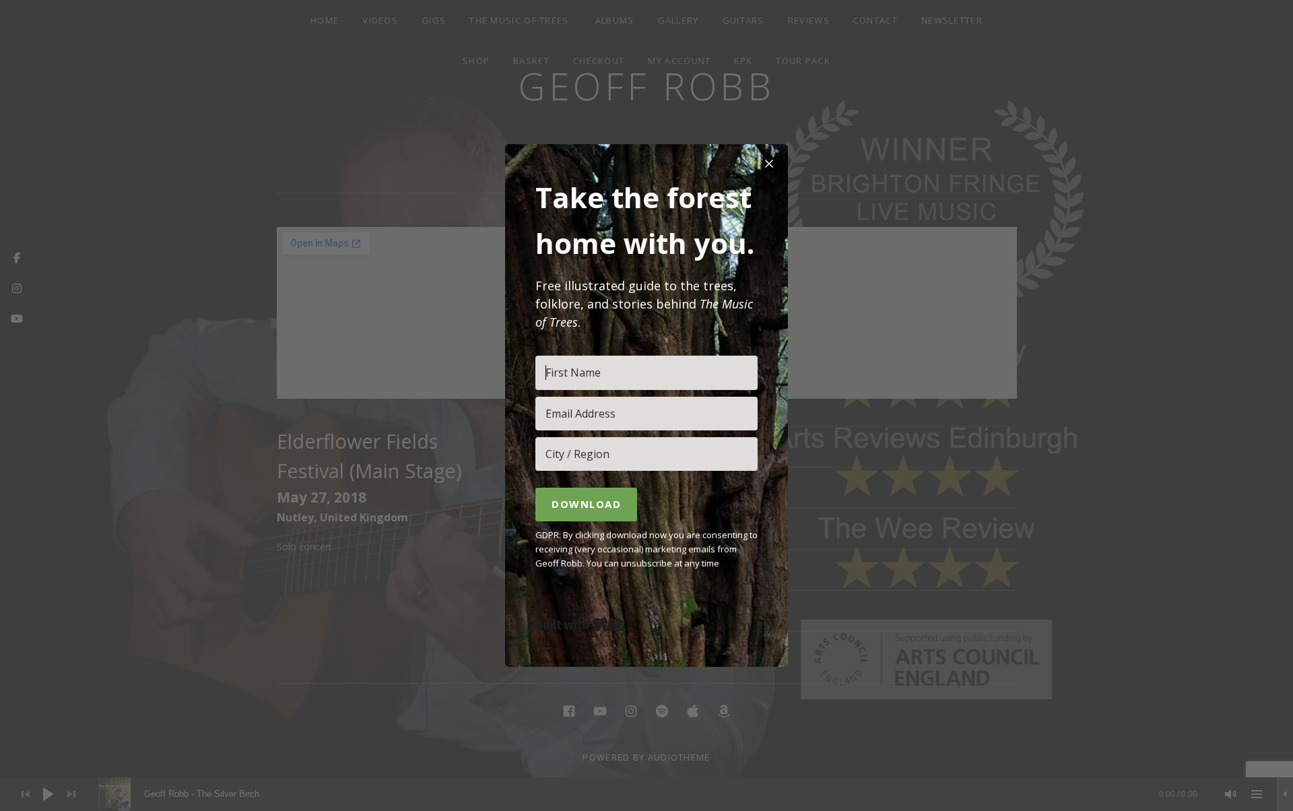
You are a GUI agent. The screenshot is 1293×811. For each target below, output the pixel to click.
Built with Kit (580, 624)
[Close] (769, 163)
